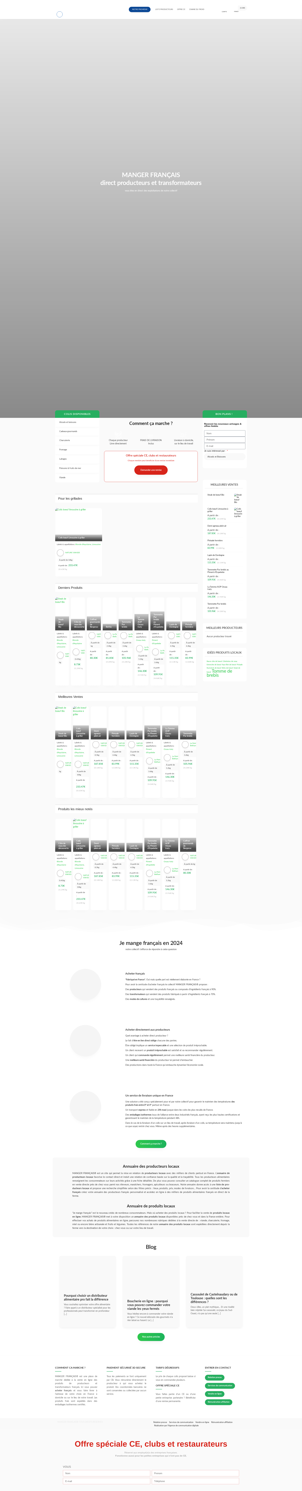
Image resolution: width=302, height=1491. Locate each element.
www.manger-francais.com (78, 4)
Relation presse (215, 1377)
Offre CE (181, 9)
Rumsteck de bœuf (214, 668)
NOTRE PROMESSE (139, 9)
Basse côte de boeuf (214, 661)
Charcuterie (64, 440)
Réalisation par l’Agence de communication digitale (176, 1426)
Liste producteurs (164, 9)
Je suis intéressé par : (215, 451)
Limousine (96, 544)
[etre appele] (59, 14)
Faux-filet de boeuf (229, 665)
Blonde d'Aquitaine (83, 544)
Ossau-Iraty (140, 640)
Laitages (63, 459)
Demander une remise (151, 470)
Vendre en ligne (215, 1394)
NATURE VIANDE (72, 553)
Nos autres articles (151, 1337)
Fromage (63, 450)
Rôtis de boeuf (227, 668)
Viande (62, 478)
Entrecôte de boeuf (214, 665)
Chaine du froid (196, 9)
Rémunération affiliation (218, 1402)
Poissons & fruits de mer (70, 468)
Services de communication (220, 1386)
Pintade (240, 665)
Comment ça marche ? (151, 1144)
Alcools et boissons (68, 422)
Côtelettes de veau (230, 661)
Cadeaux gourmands (68, 431)
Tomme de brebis (219, 673)
